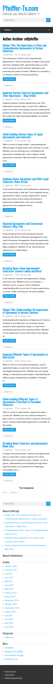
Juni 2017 (9, 577)
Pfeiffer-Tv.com (20, 8)
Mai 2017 (9, 581)
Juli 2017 (9, 574)
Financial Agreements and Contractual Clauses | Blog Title (22, 224)
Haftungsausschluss (13, 678)
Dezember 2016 (12, 600)
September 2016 (12, 608)
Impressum (10, 675)
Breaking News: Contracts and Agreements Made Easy (25, 444)
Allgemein (9, 85)
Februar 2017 (11, 593)
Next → (16, 492)
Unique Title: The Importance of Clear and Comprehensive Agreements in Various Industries (24, 48)
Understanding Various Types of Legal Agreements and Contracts (22, 135)
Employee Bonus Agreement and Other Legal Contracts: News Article (25, 180)
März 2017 (9, 589)
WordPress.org (11, 659)
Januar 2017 (10, 596)
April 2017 (9, 585)
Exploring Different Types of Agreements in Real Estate (25, 355)
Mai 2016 (9, 623)
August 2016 (10, 612)
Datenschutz (10, 671)
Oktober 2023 (11, 566)
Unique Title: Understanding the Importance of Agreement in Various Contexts (25, 311)
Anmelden (9, 648)
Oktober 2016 (11, 604)
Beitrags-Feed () (14, 651)
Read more (9, 79)
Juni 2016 (9, 619)
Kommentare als (14, 655)
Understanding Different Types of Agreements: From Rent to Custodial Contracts (21, 402)
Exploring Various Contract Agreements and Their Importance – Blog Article (25, 94)
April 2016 (9, 627)
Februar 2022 (11, 570)
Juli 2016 (9, 615)
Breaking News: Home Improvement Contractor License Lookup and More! (22, 269)
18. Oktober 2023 (24, 55)
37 (11, 492)
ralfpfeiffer (9, 55)
